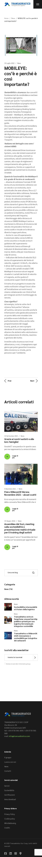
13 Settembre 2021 (11, 436)
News (13, 18)
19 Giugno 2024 (9, 521)
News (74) (8, 589)
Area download (10, 799)
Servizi (6, 786)
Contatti (7, 771)
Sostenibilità (9, 790)
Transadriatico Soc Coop (19, 843)
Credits (7, 827)
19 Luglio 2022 (9, 63)
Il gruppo (7, 757)
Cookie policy (9, 818)
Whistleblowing (10, 823)
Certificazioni (9, 795)
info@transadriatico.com (19, 736)
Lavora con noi (10, 762)
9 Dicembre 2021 (10, 489)
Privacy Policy (9, 814)
